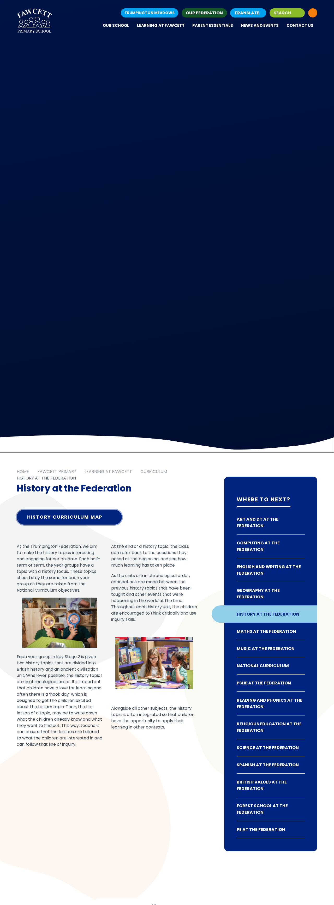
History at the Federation (46, 478)
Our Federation (204, 13)
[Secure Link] (312, 12)
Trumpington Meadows (149, 12)
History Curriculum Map (65, 517)
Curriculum (153, 472)
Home (23, 472)
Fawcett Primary (56, 472)
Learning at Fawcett (108, 472)
